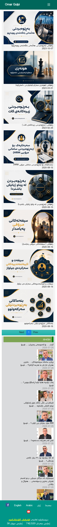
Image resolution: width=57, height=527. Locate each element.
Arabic (29, 505)
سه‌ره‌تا (48, 505)
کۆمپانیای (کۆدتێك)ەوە (19, 520)
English (17, 505)
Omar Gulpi (12, 5)
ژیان (39, 505)
